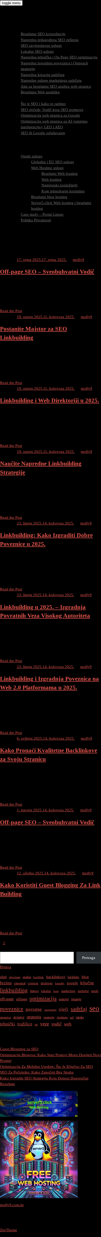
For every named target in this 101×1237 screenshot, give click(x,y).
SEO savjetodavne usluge (41, 45)
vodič (56, 1023)
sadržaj (79, 1009)
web (67, 1024)
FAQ (14, 145)
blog (85, 977)
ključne (87, 982)
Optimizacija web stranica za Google (50, 115)
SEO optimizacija (24, 98)
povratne (34, 1009)
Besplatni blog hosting (49, 197)
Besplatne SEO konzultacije (43, 34)
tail (72, 1017)
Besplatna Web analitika (40, 92)
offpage (21, 999)
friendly (59, 983)
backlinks (73, 977)
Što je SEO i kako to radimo (43, 104)
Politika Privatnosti (36, 220)
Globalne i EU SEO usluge (52, 162)
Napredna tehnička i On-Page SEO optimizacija (59, 57)
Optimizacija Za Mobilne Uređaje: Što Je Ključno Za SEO (46, 1066)
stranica (5, 1017)
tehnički (7, 1024)
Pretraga (6, 949)
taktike (80, 1017)
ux (36, 1024)
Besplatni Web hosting (59, 173)
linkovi (34, 991)
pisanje (76, 999)
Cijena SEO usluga (25, 139)
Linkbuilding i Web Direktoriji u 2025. (49, 400)
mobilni (83, 991)
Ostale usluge (31, 156)
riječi (63, 1009)
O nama (16, 150)
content (33, 983)
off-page (7, 999)
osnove (64, 999)
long (56, 991)
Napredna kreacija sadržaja (42, 75)
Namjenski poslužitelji (59, 185)
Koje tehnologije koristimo (63, 191)
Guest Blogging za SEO (19, 1049)
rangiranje (50, 1009)
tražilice (24, 1024)
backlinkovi (55, 977)
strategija (34, 1017)
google (72, 983)
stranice (18, 1017)
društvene (47, 983)
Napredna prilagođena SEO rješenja (49, 40)
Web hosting (51, 179)
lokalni (46, 991)
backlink (38, 977)
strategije (49, 1017)
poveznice (11, 1009)
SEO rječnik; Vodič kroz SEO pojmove (52, 110)
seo (94, 1008)
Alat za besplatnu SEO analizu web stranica (56, 86)
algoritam (14, 977)
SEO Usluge (20, 28)
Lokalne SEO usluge (37, 51)
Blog (14, 226)
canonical (19, 983)
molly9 (78, 260)
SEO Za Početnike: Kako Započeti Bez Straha (37, 1072)
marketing (68, 991)
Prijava (5, 967)
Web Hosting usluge (47, 168)
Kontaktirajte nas (24, 232)
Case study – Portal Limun (42, 214)
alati (3, 977)
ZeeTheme (8, 1230)
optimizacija (43, 998)
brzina (6, 982)
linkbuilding (14, 990)
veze (44, 1023)
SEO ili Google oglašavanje (43, 133)
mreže (94, 991)
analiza (27, 977)
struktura (62, 1017)
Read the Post (11, 311)
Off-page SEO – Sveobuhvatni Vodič (47, 271)
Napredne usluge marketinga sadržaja (51, 80)
